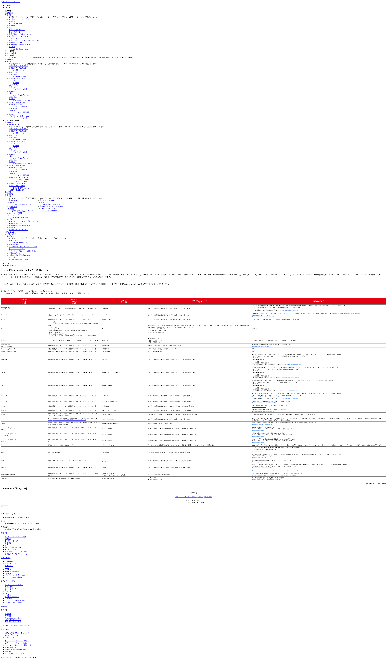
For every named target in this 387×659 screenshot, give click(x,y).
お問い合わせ (10, 232)
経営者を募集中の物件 (17, 190)
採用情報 (8, 192)
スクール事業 (10, 55)
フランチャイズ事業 (12, 124)
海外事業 (8, 61)
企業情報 (8, 15)
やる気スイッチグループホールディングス (16, 625)
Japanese (7, 5)
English (7, 7)
